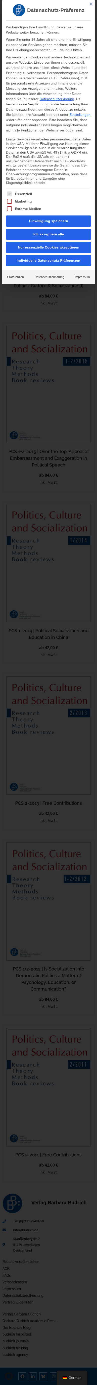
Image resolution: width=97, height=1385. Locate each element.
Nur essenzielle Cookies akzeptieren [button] (48, 247)
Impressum (82, 277)
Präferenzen (15, 277)
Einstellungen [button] (80, 115)
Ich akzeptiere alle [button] (48, 234)
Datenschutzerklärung (57, 99)
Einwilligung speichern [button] (48, 221)
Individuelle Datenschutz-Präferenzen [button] (48, 260)
